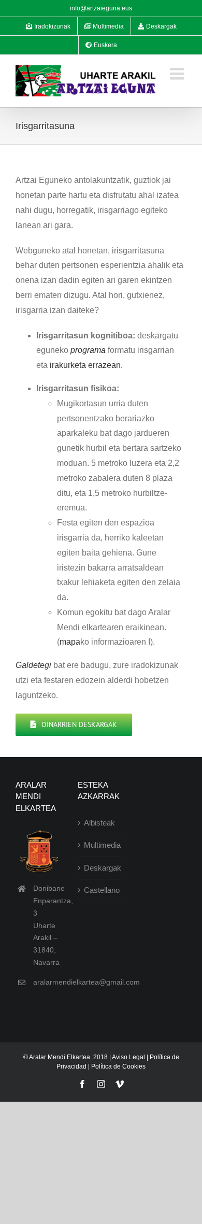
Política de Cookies (118, 1066)
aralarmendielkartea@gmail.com (86, 982)
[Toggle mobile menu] (178, 73)
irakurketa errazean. (86, 365)
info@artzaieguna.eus (101, 8)
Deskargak (101, 867)
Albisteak (99, 822)
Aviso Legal (128, 1057)
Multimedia (101, 845)
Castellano (101, 890)
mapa (70, 641)
